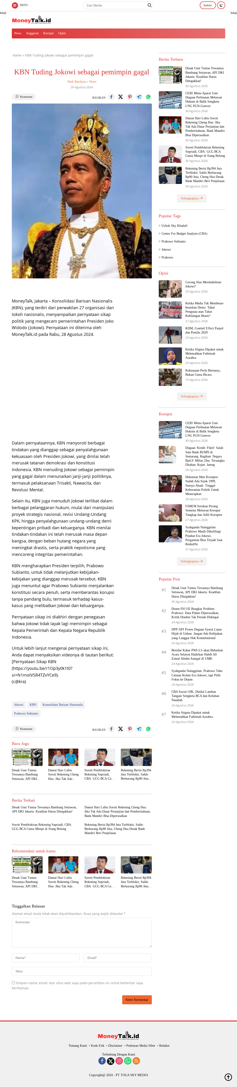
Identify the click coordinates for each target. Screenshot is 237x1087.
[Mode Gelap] (221, 5)
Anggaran (32, 33)
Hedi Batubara (76, 81)
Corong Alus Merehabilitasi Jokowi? (203, 284)
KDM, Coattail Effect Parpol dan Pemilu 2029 (204, 330)
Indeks (208, 5)
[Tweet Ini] (120, 96)
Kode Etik (97, 1045)
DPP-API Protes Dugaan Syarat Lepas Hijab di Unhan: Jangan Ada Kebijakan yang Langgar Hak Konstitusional (197, 634)
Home (17, 55)
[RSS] (136, 1061)
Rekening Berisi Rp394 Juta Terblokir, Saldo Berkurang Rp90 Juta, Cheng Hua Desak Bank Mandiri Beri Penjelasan (136, 775)
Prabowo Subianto (26, 713)
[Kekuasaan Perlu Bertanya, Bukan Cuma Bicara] (170, 377)
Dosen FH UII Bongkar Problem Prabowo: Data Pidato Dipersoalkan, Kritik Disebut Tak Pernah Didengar (195, 613)
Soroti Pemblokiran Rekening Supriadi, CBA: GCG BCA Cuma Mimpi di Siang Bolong (99, 775)
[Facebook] (102, 1061)
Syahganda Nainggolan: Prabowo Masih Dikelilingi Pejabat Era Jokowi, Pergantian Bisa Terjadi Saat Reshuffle (203, 536)
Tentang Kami (78, 1045)
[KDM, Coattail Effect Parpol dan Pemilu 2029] (170, 335)
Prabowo (167, 257)
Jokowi (18, 704)
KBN (33, 704)
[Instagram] (119, 1061)
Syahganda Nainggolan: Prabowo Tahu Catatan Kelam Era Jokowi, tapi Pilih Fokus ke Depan (197, 675)
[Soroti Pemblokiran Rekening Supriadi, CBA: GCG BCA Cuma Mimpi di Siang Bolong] (99, 757)
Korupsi (48, 33)
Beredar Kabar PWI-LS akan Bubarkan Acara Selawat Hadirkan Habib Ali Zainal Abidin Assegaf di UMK (197, 654)
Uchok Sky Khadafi (174, 225)
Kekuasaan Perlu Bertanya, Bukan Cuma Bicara (203, 372)
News (17, 33)
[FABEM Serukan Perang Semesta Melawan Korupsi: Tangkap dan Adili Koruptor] (170, 513)
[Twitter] (110, 1061)
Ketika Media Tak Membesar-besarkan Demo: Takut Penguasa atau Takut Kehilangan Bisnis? (204, 310)
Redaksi (164, 1045)
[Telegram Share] (139, 96)
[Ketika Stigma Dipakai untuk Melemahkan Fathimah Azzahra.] (170, 356)
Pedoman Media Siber (140, 1045)
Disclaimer (115, 1045)
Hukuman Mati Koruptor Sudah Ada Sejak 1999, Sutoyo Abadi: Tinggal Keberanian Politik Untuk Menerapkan (202, 485)
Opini (62, 33)
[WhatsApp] (127, 1061)
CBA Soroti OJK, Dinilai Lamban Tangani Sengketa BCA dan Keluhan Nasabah (195, 696)
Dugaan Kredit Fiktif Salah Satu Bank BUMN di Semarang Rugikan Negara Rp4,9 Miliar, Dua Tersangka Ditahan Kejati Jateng (205, 456)
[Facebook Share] (111, 96)
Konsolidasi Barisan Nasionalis (63, 704)
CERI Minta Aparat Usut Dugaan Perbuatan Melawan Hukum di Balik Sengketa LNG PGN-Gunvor (203, 99)
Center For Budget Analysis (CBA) (184, 233)
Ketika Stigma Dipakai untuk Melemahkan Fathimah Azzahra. (204, 353)
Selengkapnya (190, 198)
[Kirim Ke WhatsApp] (148, 96)
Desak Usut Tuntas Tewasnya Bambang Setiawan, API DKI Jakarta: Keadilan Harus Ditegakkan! (25, 775)
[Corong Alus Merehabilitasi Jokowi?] (170, 289)
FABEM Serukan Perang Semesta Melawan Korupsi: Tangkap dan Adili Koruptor (203, 510)
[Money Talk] (31, 19)
